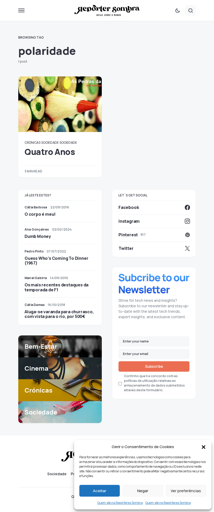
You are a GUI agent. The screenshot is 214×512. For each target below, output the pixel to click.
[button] (203, 446)
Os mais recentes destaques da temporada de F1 (56, 287)
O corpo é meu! (40, 214)
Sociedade (49, 142)
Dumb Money (38, 236)
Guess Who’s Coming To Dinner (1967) (56, 260)
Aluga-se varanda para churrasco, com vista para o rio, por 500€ (59, 314)
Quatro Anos (50, 152)
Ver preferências (186, 490)
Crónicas (32, 142)
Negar (142, 490)
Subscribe (154, 366)
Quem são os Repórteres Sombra (120, 503)
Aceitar (99, 490)
